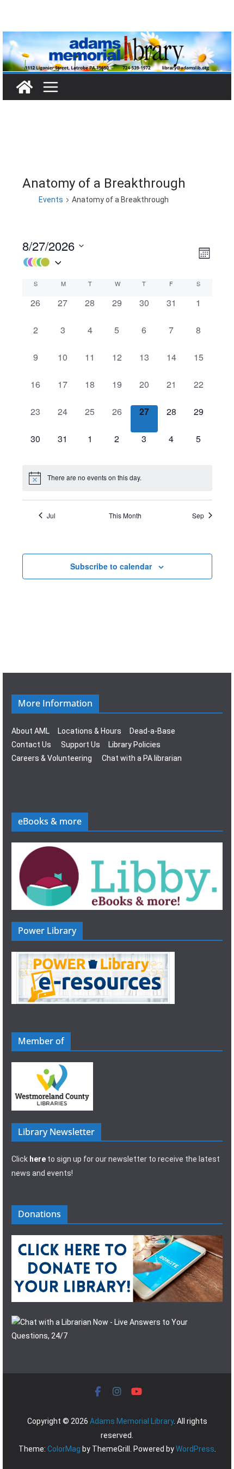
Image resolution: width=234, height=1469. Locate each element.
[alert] (117, 478)
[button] (109, 262)
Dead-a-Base (152, 731)
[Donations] (117, 1241)
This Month (125, 515)
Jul (51, 515)
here (37, 1159)
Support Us (80, 744)
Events (51, 199)
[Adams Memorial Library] (117, 39)
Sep (198, 515)
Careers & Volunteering (51, 758)
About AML (30, 731)
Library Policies (134, 744)
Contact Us (31, 744)
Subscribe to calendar (111, 566)
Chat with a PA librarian (142, 758)
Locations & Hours (89, 731)
